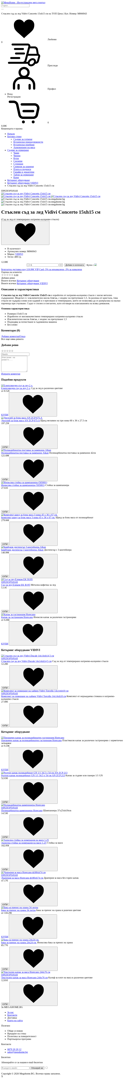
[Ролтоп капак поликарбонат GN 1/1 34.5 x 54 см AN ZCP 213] (34, 772)
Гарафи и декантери (23, 172)
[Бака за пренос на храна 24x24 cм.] (20, 939)
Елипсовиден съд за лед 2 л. (15, 388)
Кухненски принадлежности (28, 142)
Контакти (12, 1015)
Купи (16, 158)
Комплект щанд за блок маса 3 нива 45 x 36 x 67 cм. (28, 517)
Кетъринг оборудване (28, 280)
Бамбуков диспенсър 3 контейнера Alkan (22, 550)
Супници (18, 164)
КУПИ (4, 414)
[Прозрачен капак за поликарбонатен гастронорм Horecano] (32, 737)
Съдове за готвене (22, 139)
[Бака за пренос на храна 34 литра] (19, 907)
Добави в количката (75, 265)
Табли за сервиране (23, 174)
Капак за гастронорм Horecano (17, 617)
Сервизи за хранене (23, 166)
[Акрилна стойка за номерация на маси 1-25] (25, 840)
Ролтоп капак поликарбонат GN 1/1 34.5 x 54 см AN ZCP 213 (33, 775)
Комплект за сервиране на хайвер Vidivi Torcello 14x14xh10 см (33, 696)
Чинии (16, 155)
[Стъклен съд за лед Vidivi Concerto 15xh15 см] (25, 193)
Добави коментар (10, 336)
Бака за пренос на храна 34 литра (18, 910)
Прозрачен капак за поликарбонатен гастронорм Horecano (31, 740)
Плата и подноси (22, 169)
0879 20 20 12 (14, 1049)
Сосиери (17, 161)
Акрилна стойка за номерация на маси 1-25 (23, 843)
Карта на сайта (15, 1020)
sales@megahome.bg (17, 1052)
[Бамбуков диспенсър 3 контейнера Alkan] (23, 547)
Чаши (16, 153)
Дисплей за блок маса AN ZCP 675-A (20, 420)
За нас (10, 1012)
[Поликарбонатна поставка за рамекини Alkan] (26, 450)
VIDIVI (19, 254)
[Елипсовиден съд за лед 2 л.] (17, 385)
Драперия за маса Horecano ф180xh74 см (22, 878)
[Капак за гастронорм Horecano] (18, 614)
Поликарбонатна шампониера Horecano (22, 810)
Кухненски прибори (23, 144)
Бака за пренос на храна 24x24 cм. (19, 942)
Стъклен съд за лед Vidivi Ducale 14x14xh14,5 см (26, 661)
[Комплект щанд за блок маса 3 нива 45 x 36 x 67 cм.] (29, 514)
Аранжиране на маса (24, 147)
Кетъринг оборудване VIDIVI (32, 283)
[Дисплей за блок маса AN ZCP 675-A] (21, 418)
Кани (16, 177)
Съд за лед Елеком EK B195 (15, 585)
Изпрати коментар (10, 374)
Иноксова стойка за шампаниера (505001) (23, 485)
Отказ (22, 336)
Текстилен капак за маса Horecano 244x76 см (24, 977)
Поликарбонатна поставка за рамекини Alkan (25, 453)
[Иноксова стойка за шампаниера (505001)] (24, 482)
